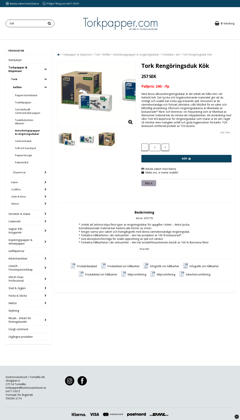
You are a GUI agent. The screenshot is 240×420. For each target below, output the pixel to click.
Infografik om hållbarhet (164, 266)
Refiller (17, 87)
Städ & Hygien (17, 288)
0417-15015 (13, 391)
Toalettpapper (23, 102)
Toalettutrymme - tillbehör (24, 121)
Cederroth (14, 221)
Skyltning (13, 310)
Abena (15, 203)
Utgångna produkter (20, 336)
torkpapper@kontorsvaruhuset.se (26, 387)
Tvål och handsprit (25, 148)
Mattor (12, 303)
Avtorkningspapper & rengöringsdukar (27, 132)
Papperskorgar (23, 155)
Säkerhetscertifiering (198, 274)
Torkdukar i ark (170, 54)
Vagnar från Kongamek (15, 230)
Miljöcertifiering (137, 274)
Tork (14, 79)
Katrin (14, 182)
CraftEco (16, 189)
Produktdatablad (87, 266)
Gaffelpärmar (16, 251)
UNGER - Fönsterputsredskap (20, 267)
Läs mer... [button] (226, 132)
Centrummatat (23, 141)
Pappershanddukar (26, 95)
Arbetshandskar (17, 258)
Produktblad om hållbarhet (123, 266)
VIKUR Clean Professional (16, 278)
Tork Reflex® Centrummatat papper (27, 111)
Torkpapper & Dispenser (17, 69)
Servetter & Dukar (19, 214)
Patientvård (21, 162)
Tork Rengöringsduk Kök (197, 54)
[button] (224, 23)
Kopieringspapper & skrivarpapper (20, 241)
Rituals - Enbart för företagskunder (19, 319)
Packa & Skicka (17, 295)
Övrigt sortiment (18, 329)
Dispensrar (19, 172)
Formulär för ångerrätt (19, 395)
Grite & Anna (18, 196)
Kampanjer (15, 60)
